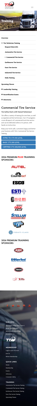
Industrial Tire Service (12, 73)
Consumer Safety (11, 377)
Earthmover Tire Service (13, 62)
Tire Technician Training (11, 43)
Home (7, 365)
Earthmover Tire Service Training (15, 391)
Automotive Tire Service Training (15, 385)
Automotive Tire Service (13, 52)
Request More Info (11, 47)
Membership (9, 368)
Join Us (8, 353)
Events (8, 371)
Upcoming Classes (7, 84)
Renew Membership (11, 356)
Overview (4, 38)
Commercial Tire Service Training (15, 388)
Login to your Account (12, 350)
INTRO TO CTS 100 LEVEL (13, 138)
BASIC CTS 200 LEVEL (11, 142)
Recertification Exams (11, 95)
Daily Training (10, 78)
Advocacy (8, 374)
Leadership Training (10, 89)
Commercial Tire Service (14, 57)
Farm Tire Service (11, 67)
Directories (7, 100)
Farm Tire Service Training (13, 394)
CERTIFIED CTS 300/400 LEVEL (14, 147)
